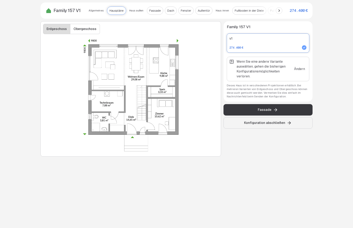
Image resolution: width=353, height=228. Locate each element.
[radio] (268, 43)
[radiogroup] (268, 61)
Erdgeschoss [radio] (57, 29)
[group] (71, 29)
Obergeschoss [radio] (85, 29)
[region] (185, 10)
